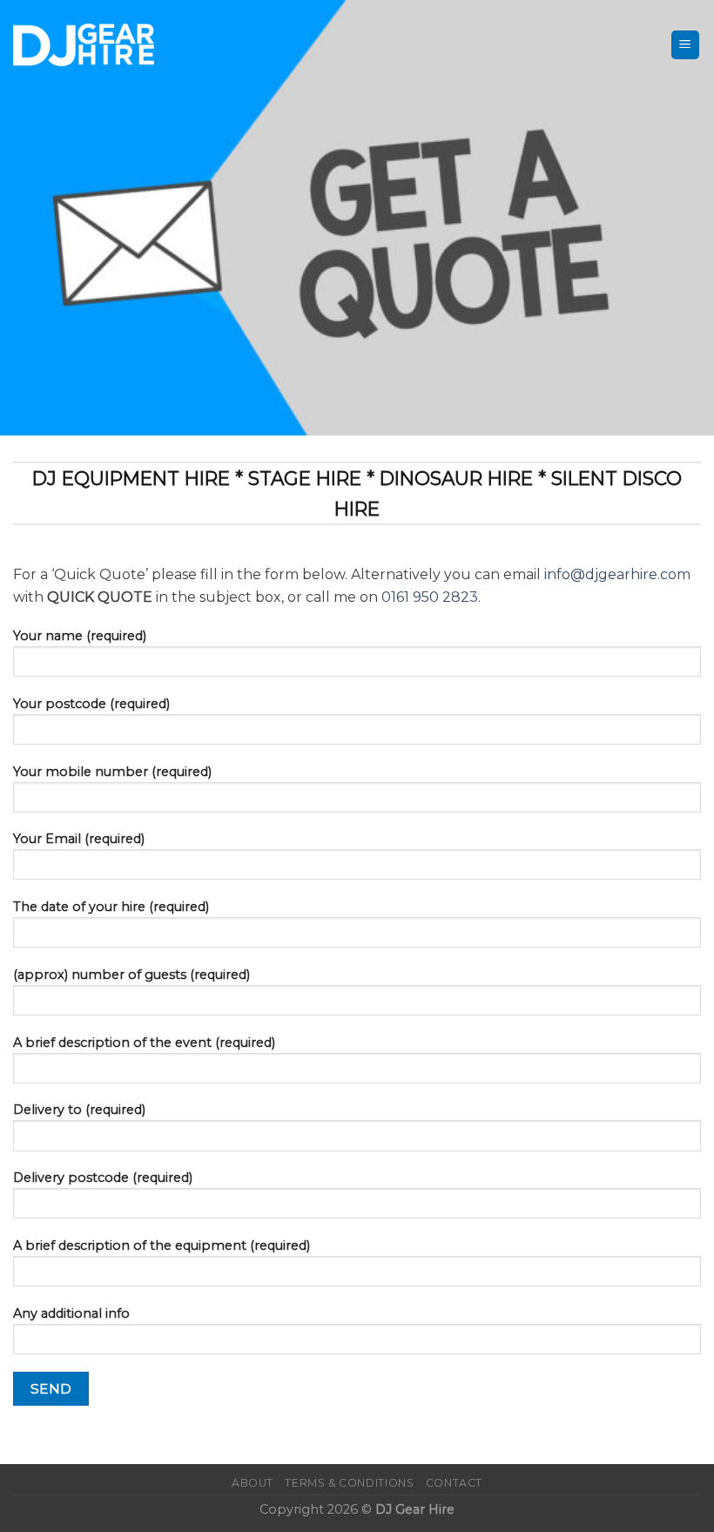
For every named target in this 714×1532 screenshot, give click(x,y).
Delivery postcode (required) (102, 1177)
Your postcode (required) (91, 704)
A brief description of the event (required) (144, 1042)
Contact (454, 1482)
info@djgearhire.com (617, 574)
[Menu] (685, 44)
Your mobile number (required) (112, 771)
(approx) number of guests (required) (131, 974)
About (252, 1482)
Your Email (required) (79, 839)
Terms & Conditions (349, 1482)
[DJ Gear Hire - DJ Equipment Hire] (83, 44)
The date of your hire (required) (111, 906)
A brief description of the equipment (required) (161, 1245)
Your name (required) (79, 636)
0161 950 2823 (429, 597)
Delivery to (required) (79, 1109)
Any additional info (71, 1313)
